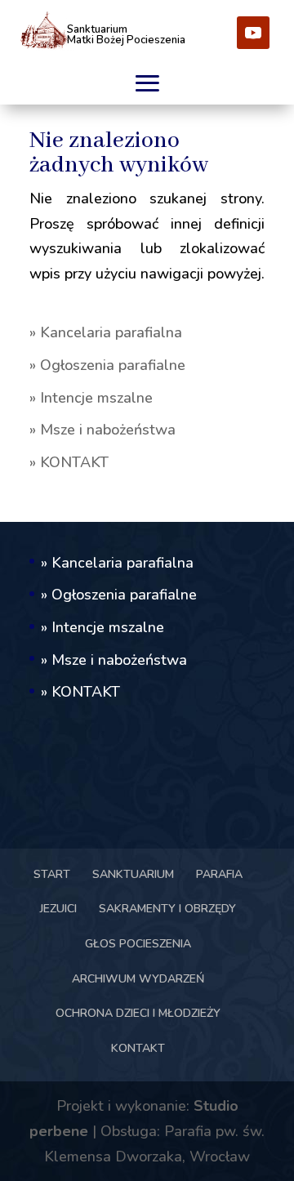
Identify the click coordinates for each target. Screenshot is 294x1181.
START (51, 874)
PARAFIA (219, 874)
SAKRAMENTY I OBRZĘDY (167, 908)
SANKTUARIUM (133, 874)
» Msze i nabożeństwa (102, 429)
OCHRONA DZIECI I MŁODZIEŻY (138, 1013)
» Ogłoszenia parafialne (107, 365)
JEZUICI (58, 908)
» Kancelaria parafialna (105, 332)
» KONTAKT (69, 462)
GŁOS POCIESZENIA (138, 943)
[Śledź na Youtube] (253, 32)
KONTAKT (138, 1048)
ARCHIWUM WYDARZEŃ (138, 979)
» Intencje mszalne (91, 398)
